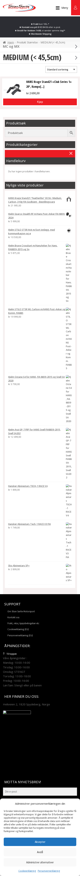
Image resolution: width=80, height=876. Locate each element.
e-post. (57, 27)
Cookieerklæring (27, 870)
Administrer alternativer (40, 862)
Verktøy (9, 57)
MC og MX (11, 46)
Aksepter (40, 842)
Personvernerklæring (49, 870)
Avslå (40, 852)
